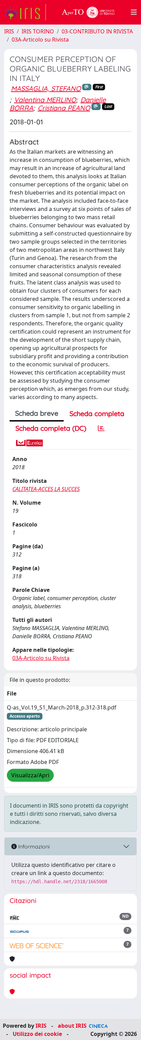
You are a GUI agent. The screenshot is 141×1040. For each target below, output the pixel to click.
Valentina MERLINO (45, 99)
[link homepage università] (88, 12)
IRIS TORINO (38, 31)
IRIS (9, 31)
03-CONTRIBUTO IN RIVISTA (97, 31)
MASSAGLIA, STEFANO (46, 88)
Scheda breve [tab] (36, 413)
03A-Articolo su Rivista (40, 39)
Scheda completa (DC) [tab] (50, 428)
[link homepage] (25, 12)
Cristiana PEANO (64, 108)
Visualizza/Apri (30, 775)
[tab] (101, 428)
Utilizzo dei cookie (37, 1034)
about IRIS (72, 1025)
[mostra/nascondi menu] (134, 12)
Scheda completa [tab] (96, 413)
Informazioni (33, 846)
